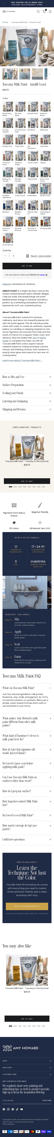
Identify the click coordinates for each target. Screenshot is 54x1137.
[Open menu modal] (50, 11)
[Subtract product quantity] (5, 256)
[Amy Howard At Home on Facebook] (4, 1109)
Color (5, 98)
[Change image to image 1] (10, 73)
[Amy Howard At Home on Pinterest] (13, 1109)
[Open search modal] (38, 11)
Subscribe (47, 1100)
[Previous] (4, 3)
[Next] (50, 3)
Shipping (6, 284)
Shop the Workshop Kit (27, 906)
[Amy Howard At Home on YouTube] (22, 1109)
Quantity (6, 250)
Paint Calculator (41, 256)
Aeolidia (11, 1124)
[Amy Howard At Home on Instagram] (8, 1109)
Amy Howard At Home (25, 1119)
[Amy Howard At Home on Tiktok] (17, 1109)
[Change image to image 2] (24, 73)
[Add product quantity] (13, 256)
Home (5, 22)
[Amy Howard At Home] (8, 11)
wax (35, 337)
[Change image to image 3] (37, 73)
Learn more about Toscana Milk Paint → (22, 360)
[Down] (49, 73)
